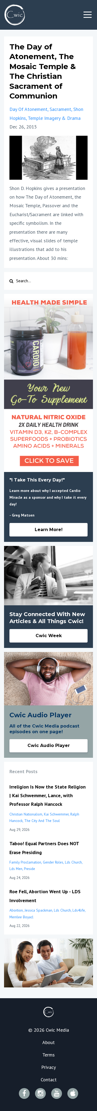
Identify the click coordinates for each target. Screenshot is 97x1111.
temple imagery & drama (54, 118)
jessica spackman (38, 910)
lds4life (78, 910)
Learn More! (49, 529)
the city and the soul (42, 820)
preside (29, 868)
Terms (48, 1055)
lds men (15, 868)
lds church (73, 862)
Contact (49, 1079)
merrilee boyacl (21, 917)
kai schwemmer (56, 814)
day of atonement (28, 109)
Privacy (48, 1067)
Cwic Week (49, 635)
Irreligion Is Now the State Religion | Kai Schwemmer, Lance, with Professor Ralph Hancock (47, 795)
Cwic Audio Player (48, 745)
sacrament (60, 109)
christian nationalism (25, 814)
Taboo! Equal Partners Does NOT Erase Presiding (44, 847)
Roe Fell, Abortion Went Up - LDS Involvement (45, 895)
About (48, 1042)
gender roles (53, 862)
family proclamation (25, 862)
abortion (16, 910)
